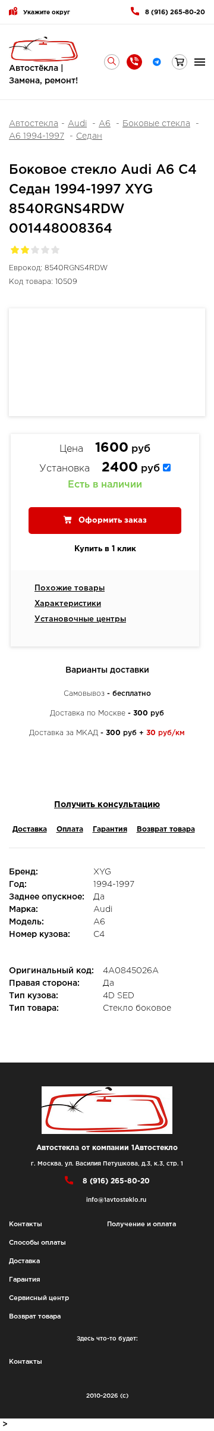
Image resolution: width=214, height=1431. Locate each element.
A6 (105, 123)
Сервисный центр (39, 1298)
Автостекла (33, 123)
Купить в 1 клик (105, 549)
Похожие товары (69, 588)
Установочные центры (80, 619)
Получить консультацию (107, 804)
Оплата (69, 829)
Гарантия (110, 829)
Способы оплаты (37, 1243)
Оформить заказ (111, 520)
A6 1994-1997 (36, 136)
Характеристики (67, 604)
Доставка (29, 829)
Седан (89, 136)
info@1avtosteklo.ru (116, 1200)
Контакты (25, 1224)
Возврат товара (166, 829)
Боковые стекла (156, 123)
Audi (77, 123)
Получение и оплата (141, 1224)
